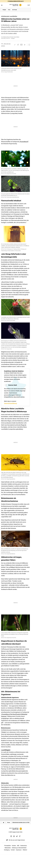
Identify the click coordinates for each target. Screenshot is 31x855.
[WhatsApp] (14, 836)
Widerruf (25, 850)
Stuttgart (4, 9)
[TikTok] (17, 836)
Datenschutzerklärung (10, 403)
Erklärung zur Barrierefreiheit (19, 847)
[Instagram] (11, 836)
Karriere (14, 845)
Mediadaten (8, 847)
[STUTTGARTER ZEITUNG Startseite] (15, 5)
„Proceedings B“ (23, 141)
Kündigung (7, 850)
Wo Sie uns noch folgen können (17, 840)
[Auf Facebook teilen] (18, 44)
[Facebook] (20, 836)
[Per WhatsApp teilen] (24, 44)
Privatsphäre (7, 845)
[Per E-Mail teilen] (21, 44)
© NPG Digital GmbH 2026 (15, 832)
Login (28, 5)
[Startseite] (3, 823)
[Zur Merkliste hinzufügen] (29, 44)
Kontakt (13, 850)
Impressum (19, 850)
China (9, 9)
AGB (18, 845)
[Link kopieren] (15, 45)
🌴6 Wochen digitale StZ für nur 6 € (15, 1)
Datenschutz (23, 845)
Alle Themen (14, 9)
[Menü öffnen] (1, 5)
